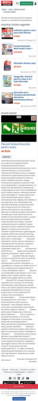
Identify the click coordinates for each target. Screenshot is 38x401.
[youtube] (27, 378)
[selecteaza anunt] (9, 30)
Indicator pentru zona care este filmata (25, 31)
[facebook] (10, 378)
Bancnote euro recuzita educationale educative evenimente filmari (25, 96)
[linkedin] (19, 378)
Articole (5, 369)
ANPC (19, 374)
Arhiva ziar (14, 369)
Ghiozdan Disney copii (25, 63)
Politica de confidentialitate (14, 372)
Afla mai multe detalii (25, 395)
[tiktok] (23, 378)
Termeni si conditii (28, 369)
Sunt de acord (19, 399)
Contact (30, 372)
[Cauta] (17, 3)
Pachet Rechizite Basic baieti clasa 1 (23, 47)
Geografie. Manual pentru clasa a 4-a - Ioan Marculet (23, 79)
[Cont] (35, 3)
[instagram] (14, 378)
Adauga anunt (26, 3)
